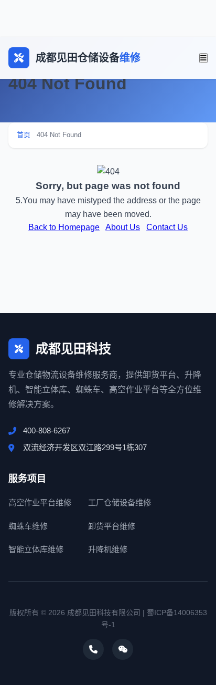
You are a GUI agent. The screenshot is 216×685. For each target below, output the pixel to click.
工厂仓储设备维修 (119, 502)
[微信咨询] (122, 649)
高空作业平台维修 (39, 502)
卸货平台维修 (111, 526)
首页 (23, 135)
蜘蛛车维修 (28, 526)
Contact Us (167, 227)
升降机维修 (107, 549)
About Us (122, 227)
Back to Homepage (64, 227)
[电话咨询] (93, 649)
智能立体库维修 (35, 549)
